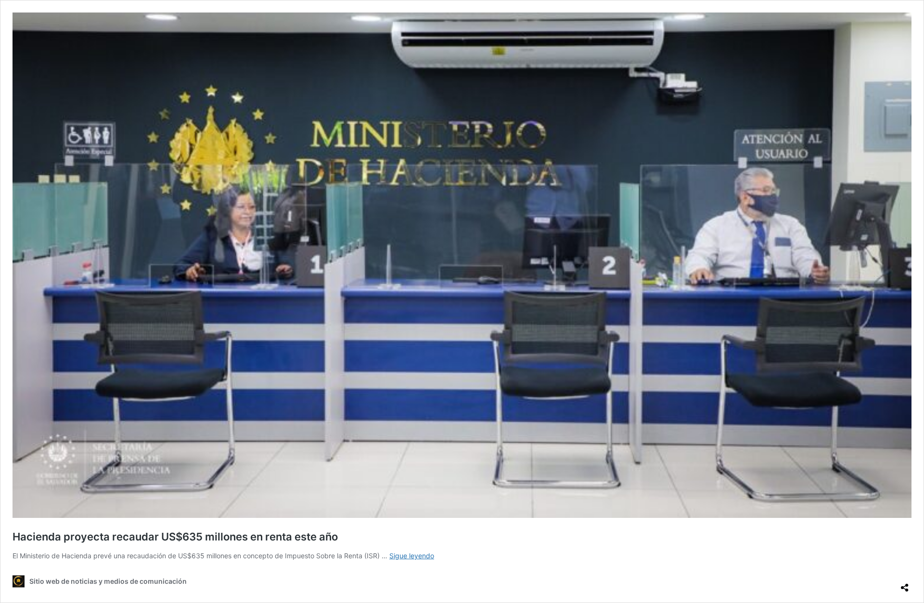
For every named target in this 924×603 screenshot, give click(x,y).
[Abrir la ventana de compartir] (904, 583)
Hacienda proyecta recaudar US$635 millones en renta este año (175, 536)
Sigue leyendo (411, 556)
